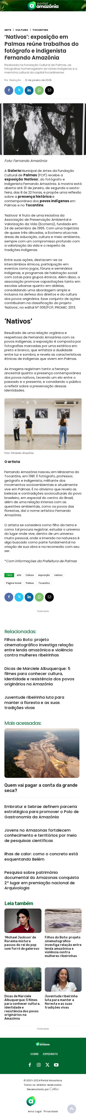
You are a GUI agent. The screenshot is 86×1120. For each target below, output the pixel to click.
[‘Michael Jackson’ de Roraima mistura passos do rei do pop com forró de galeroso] (22, 921)
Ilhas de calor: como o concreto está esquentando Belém (41, 856)
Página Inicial (13, 583)
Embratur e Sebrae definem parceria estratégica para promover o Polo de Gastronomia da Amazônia (41, 812)
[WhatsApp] (39, 90)
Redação (15, 80)
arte (19, 575)
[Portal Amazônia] (43, 5)
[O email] (49, 90)
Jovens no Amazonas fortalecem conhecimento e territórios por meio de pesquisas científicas (40, 835)
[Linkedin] (29, 90)
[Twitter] (19, 90)
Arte (7, 30)
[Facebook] (8, 90)
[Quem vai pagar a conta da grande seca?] (41, 753)
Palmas (30, 583)
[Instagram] (38, 1065)
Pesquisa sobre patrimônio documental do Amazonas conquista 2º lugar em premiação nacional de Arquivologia (41, 880)
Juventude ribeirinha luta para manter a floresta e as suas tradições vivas (34, 702)
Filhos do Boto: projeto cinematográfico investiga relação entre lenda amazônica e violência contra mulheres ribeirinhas (38, 647)
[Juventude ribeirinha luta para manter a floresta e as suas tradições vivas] (63, 979)
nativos (58, 575)
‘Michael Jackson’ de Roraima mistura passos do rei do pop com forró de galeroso (21, 943)
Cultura (21, 30)
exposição (44, 575)
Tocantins (40, 30)
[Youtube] (56, 1065)
